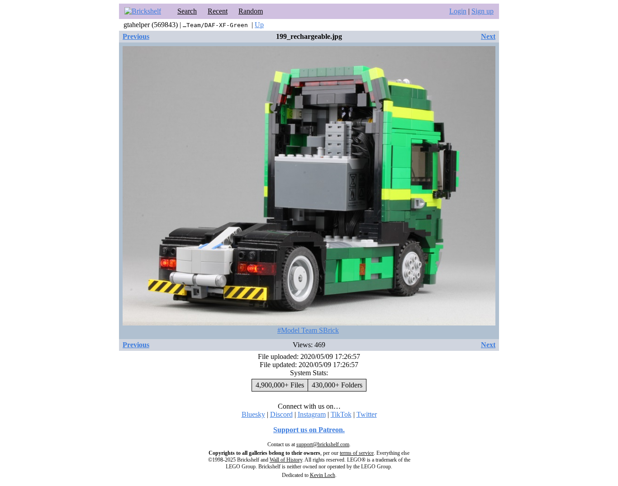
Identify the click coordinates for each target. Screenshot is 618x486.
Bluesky (253, 414)
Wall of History (286, 460)
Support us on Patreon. (309, 430)
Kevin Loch (322, 475)
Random (250, 11)
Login (457, 11)
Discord (281, 414)
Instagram (312, 414)
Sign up (482, 11)
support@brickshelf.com (322, 444)
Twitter (367, 414)
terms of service (357, 453)
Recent (218, 11)
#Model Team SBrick (308, 330)
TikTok (341, 414)
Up (259, 24)
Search (187, 11)
